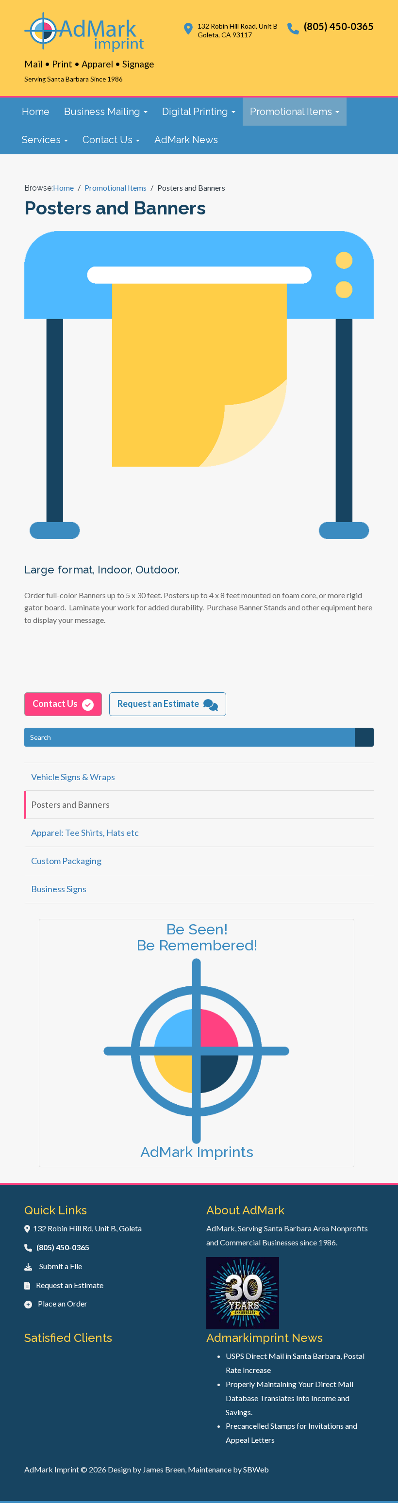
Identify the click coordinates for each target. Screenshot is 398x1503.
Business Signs (58, 888)
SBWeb (256, 1469)
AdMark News (186, 140)
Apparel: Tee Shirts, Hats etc (85, 832)
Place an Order (62, 1303)
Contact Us (109, 140)
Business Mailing (103, 111)
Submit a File (60, 1266)
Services (42, 140)
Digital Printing (196, 111)
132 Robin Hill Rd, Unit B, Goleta (87, 1228)
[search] (364, 737)
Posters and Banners (70, 804)
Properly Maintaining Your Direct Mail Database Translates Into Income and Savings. (289, 1398)
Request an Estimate (69, 1285)
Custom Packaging (66, 860)
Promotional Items (292, 111)
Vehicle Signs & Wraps (73, 776)
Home (36, 111)
